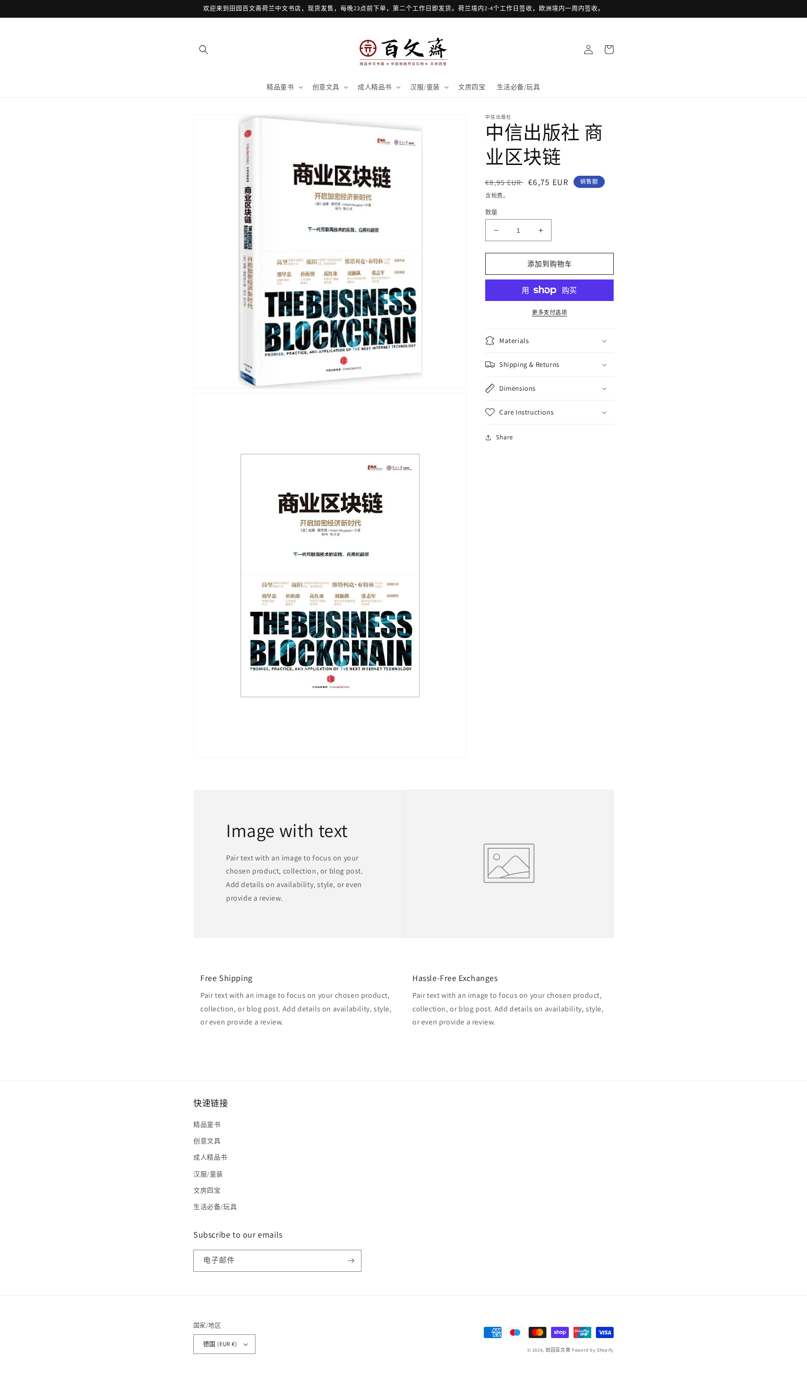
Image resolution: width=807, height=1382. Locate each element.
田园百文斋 (558, 1350)
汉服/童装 (208, 1174)
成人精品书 (210, 1157)
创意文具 (206, 1141)
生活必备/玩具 (215, 1207)
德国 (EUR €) (220, 1344)
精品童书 (206, 1124)
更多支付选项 (549, 312)
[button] (203, 49)
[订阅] (350, 1261)
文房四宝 (206, 1190)
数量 (491, 212)
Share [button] (504, 437)
